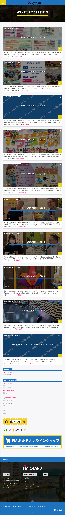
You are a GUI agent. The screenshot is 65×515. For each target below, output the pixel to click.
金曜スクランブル (7, 373)
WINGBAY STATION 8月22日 (33, 208)
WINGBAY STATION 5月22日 (33, 139)
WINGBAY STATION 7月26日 (33, 276)
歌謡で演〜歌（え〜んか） (10, 390)
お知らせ (27, 482)
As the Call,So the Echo (10, 397)
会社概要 (27, 478)
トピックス (17, 28)
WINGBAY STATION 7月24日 (33, 71)
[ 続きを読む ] (19, 56)
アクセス (27, 480)
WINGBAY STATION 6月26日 (33, 105)
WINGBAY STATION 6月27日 (33, 242)
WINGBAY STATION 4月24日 (33, 174)
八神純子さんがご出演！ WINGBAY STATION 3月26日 (33, 344)
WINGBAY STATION (8, 28)
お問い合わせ (28, 488)
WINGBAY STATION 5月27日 (33, 310)
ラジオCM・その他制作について (33, 484)
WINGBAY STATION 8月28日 (33, 37)
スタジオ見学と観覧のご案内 (32, 486)
